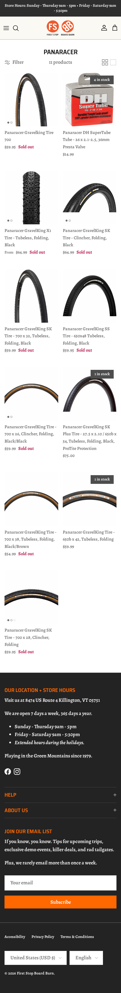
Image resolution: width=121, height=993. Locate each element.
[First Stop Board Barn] (60, 28)
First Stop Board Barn (35, 973)
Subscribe (60, 902)
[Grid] (105, 62)
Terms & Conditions (77, 936)
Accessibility (15, 936)
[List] (113, 62)
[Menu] (6, 28)
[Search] (18, 28)
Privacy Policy (43, 936)
